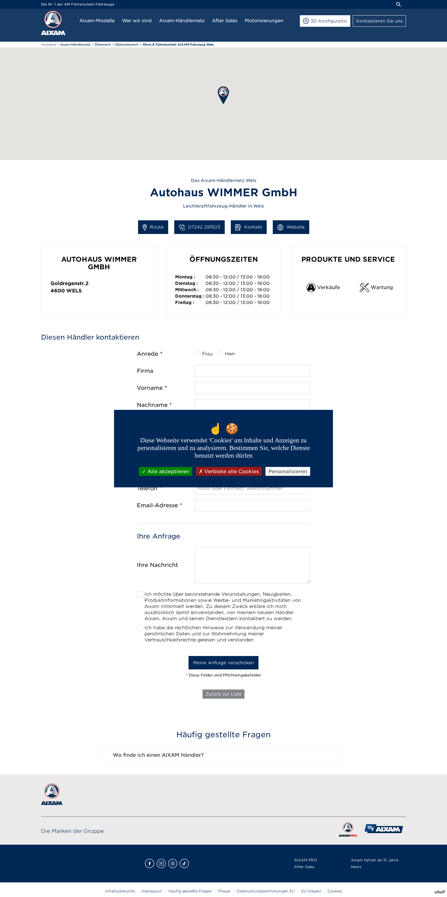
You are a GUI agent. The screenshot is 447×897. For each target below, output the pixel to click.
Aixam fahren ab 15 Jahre (374, 860)
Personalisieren (288, 471)
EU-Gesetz (311, 891)
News (356, 866)
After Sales (304, 866)
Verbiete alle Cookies (231, 471)
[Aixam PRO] (347, 830)
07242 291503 (204, 227)
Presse (224, 891)
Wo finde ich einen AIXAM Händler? (158, 755)
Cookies (334, 891)
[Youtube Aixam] (161, 863)
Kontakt (253, 227)
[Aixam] (53, 23)
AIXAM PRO (305, 860)
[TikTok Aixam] (184, 863)
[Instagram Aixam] (172, 863)
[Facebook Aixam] (149, 863)
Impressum (151, 891)
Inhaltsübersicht (120, 891)
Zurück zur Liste (223, 694)
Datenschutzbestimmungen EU (266, 891)
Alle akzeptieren (167, 471)
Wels (74, 291)
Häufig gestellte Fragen (190, 891)
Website (295, 227)
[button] (223, 95)
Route (157, 227)
